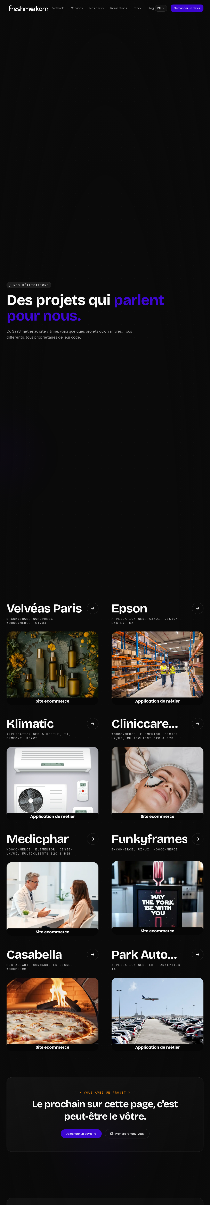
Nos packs (96, 8)
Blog (151, 8)
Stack (137, 8)
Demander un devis (187, 8)
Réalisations (118, 8)
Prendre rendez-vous (129, 1134)
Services (77, 8)
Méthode (58, 8)
